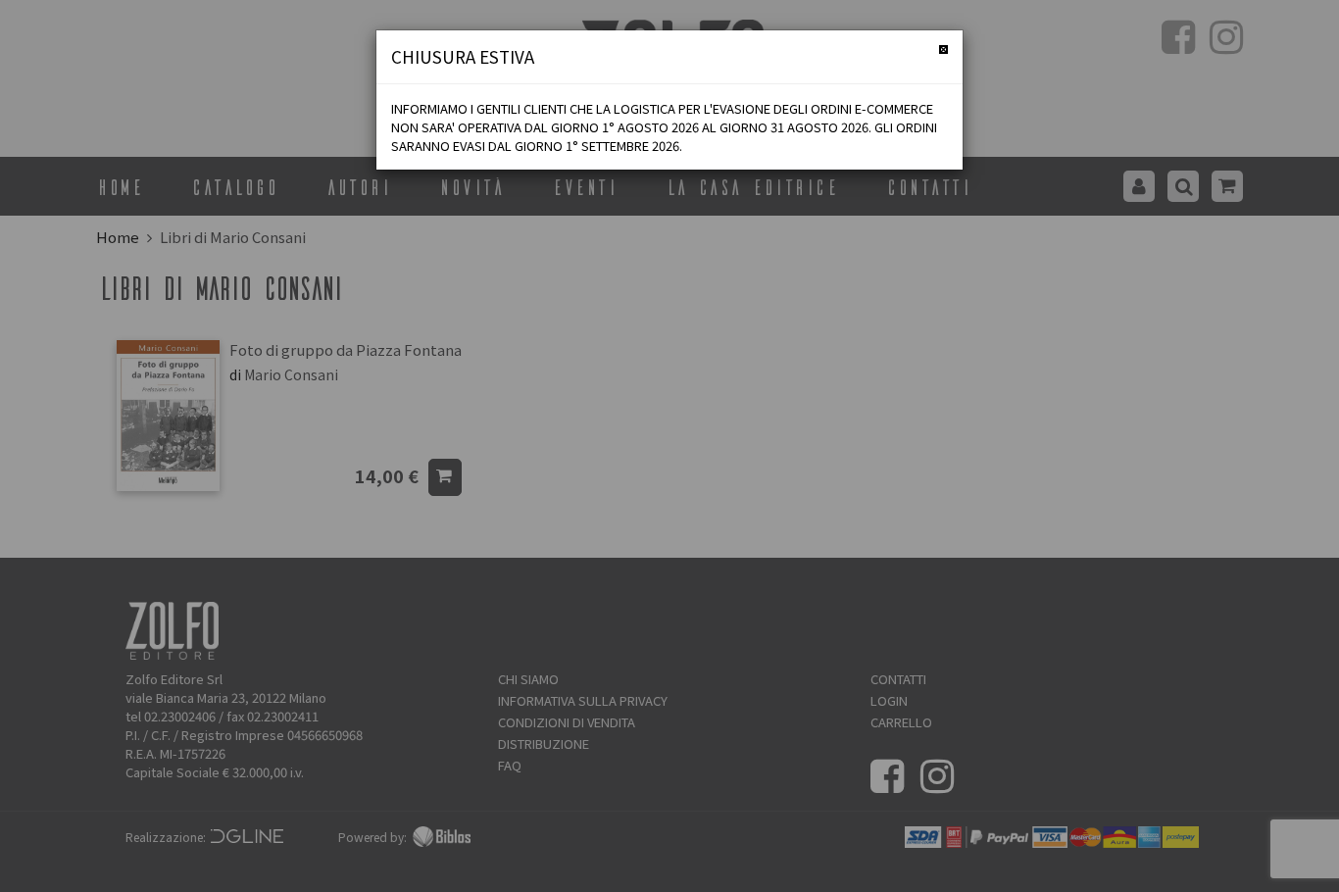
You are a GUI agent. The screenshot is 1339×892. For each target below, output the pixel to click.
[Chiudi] (943, 49)
